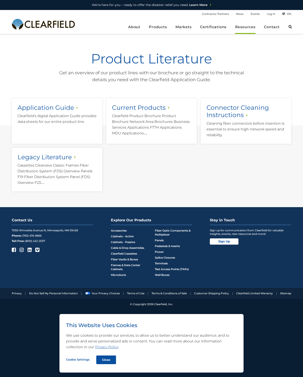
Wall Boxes (162, 275)
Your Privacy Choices (106, 293)
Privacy (17, 293)
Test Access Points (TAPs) (172, 269)
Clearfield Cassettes (124, 253)
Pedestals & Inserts (167, 246)
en (289, 14)
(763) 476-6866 (31, 235)
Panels (159, 240)
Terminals (161, 263)
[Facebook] (13, 249)
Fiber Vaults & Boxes (124, 259)
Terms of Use (135, 293)
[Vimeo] (37, 249)
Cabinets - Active (122, 236)
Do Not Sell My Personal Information (53, 293)
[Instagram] (21, 249)
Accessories (119, 230)
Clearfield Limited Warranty (254, 293)
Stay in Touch (222, 220)
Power (159, 251)
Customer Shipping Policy (211, 293)
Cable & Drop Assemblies (127, 247)
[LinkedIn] (29, 249)
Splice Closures (165, 257)
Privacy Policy (106, 347)
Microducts (118, 275)
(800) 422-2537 (35, 241)
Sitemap (285, 293)
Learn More (150, 5)
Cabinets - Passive (123, 242)
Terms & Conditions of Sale (169, 293)
